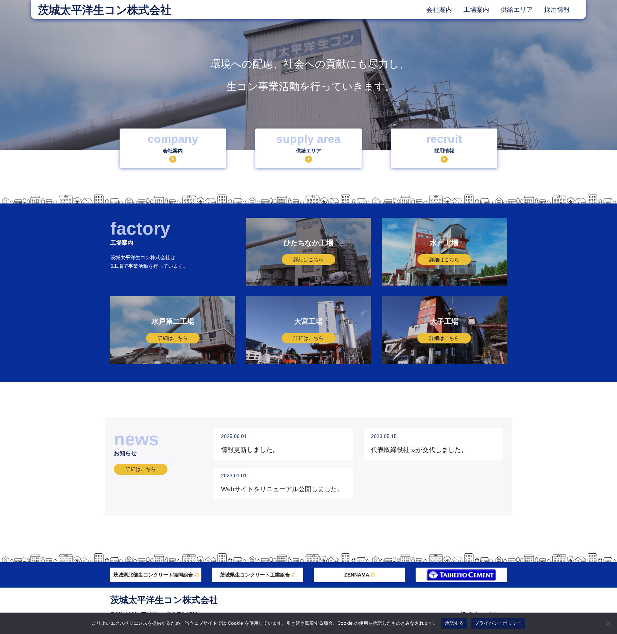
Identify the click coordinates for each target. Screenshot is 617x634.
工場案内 (476, 9)
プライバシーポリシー (498, 623)
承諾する (454, 623)
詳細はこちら (141, 469)
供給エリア (517, 9)
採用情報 (557, 9)
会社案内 (439, 9)
